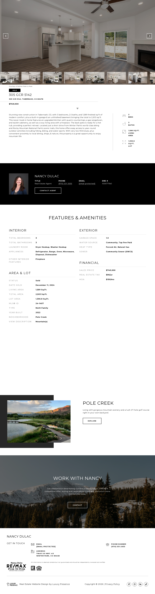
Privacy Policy (112, 584)
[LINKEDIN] (140, 584)
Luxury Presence (61, 584)
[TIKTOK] (146, 584)
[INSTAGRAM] (135, 584)
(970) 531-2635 (65, 184)
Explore (92, 421)
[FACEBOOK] (129, 584)
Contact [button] (77, 505)
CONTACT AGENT (48, 191)
